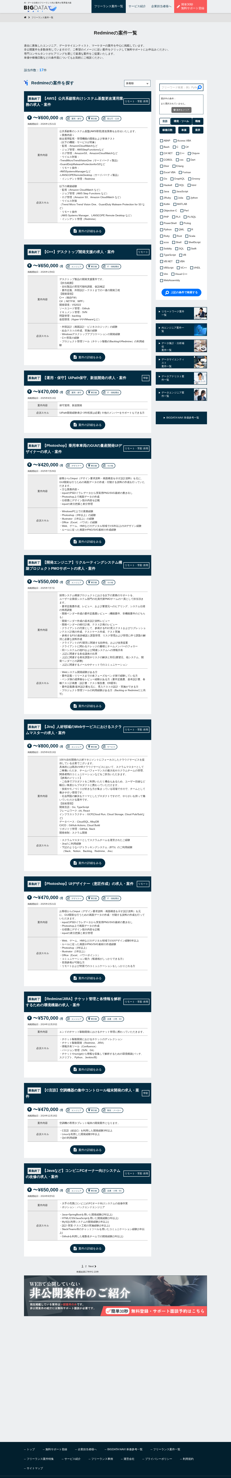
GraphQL (179, 178)
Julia (180, 197)
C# (187, 147)
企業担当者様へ (161, 6)
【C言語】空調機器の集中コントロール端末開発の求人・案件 (82, 1093)
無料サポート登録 (56, 1449)
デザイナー (76, 466)
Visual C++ (181, 274)
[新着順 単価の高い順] (137, 83)
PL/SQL (191, 217)
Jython (194, 197)
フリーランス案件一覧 (108, 6)
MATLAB (182, 204)
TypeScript (170, 255)
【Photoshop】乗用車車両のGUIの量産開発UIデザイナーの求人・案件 (74, 449)
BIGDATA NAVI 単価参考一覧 (125, 1449)
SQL (181, 248)
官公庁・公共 (113, 119)
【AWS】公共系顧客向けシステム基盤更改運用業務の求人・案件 (74, 101)
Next (91, 1266)
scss (166, 242)
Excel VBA (169, 172)
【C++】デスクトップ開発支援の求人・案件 (72, 252)
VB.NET (168, 261)
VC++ (183, 267)
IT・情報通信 (113, 266)
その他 (110, 466)
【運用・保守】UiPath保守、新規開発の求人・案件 (77, 378)
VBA (182, 261)
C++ (182, 153)
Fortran (186, 172)
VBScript (168, 267)
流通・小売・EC (114, 1019)
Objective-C (170, 210)
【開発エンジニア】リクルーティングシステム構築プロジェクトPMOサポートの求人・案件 (74, 565)
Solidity (168, 248)
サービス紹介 (137, 6)
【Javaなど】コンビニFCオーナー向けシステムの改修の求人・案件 (73, 1174)
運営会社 (129, 1458)
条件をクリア (182, 110)
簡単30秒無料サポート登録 (192, 6)
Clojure (195, 153)
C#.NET (168, 153)
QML (181, 229)
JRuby (167, 197)
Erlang (180, 166)
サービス (111, 747)
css (181, 159)
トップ (31, 1449)
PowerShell (170, 223)
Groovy (196, 178)
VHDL (197, 267)
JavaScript (182, 191)
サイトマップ (35, 1468)
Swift (193, 248)
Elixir (166, 166)
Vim (166, 274)
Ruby (167, 236)
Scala (192, 236)
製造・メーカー (114, 1110)
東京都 (94, 119)
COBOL (168, 159)
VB (184, 255)
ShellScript (194, 242)
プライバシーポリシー (158, 1458)
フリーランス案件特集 (40, 1458)
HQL (181, 185)
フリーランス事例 (102, 1458)
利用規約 (188, 1458)
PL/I (178, 217)
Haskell (168, 185)
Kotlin (167, 204)
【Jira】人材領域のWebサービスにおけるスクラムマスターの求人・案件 (74, 730)
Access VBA (184, 140)
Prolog (187, 223)
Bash (166, 147)
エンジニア (76, 266)
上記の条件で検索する (184, 292)
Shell (178, 242)
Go (165, 178)
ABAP (167, 140)
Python (168, 229)
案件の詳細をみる (90, 231)
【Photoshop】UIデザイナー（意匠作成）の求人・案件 (81, 884)
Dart (192, 159)
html (193, 185)
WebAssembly (172, 280)
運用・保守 (76, 119)
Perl (186, 210)
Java (166, 191)
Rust (179, 236)
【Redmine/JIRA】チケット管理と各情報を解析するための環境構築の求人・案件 (73, 1002)
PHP (166, 217)
